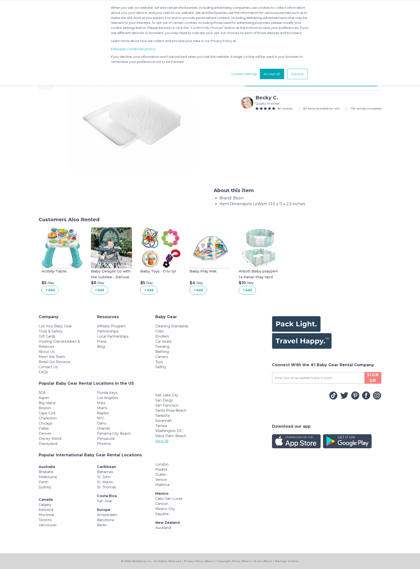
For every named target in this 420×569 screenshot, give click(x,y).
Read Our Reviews (54, 362)
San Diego (164, 400)
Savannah (163, 420)
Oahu (101, 423)
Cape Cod (47, 413)
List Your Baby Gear (55, 326)
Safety (160, 367)
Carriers (161, 357)
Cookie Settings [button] (244, 74)
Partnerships (107, 331)
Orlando (103, 428)
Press (101, 341)
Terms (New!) (263, 561)
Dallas (44, 428)
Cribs (159, 331)
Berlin (102, 525)
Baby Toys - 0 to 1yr (158, 271)
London (161, 464)
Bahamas (105, 472)
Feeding (162, 346)
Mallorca (162, 485)
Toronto (45, 520)
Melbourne (48, 477)
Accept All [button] (272, 74)
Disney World (50, 438)
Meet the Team (52, 357)
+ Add (50, 290)
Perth (43, 482)
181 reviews (284, 108)
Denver (45, 433)
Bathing (162, 351)
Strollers (162, 336)
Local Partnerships (112, 336)
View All (161, 441)
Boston (45, 408)
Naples (103, 413)
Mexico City (165, 509)
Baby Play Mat (203, 271)
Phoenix (104, 444)
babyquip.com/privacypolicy (133, 49)
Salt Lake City (166, 395)
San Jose (104, 501)
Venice (161, 479)
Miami (102, 408)
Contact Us (48, 367)
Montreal (46, 515)
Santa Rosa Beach (170, 410)
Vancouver (48, 525)
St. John (104, 477)
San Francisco (166, 405)
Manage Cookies (287, 561)
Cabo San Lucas (168, 498)
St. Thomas (106, 487)
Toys (159, 362)
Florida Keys (107, 393)
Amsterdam (107, 515)
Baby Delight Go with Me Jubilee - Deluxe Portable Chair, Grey (111, 277)
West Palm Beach (170, 436)
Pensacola (105, 438)
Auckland (163, 528)
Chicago (45, 423)
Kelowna (46, 510)
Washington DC (168, 431)
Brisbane (46, 472)
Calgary (45, 504)
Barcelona (105, 520)
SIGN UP (373, 378)
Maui (101, 403)
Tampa (161, 426)
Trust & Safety (50, 331)
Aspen (44, 398)
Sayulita (161, 514)
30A (42, 393)
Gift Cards (47, 336)
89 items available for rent (321, 108)
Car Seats (163, 341)
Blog (101, 346)
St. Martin (105, 482)
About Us (46, 351)
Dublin (160, 474)
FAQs (43, 372)
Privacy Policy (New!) (199, 561)
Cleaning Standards (171, 326)
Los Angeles (107, 398)
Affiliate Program (111, 326)
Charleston (48, 418)
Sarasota (162, 415)
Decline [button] (297, 74)
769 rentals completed (365, 108)
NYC (101, 418)
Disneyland (48, 444)
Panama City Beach (114, 433)
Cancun (161, 503)
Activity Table (54, 271)
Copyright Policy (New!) (234, 561)
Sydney (45, 487)
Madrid (161, 469)
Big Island (47, 403)
